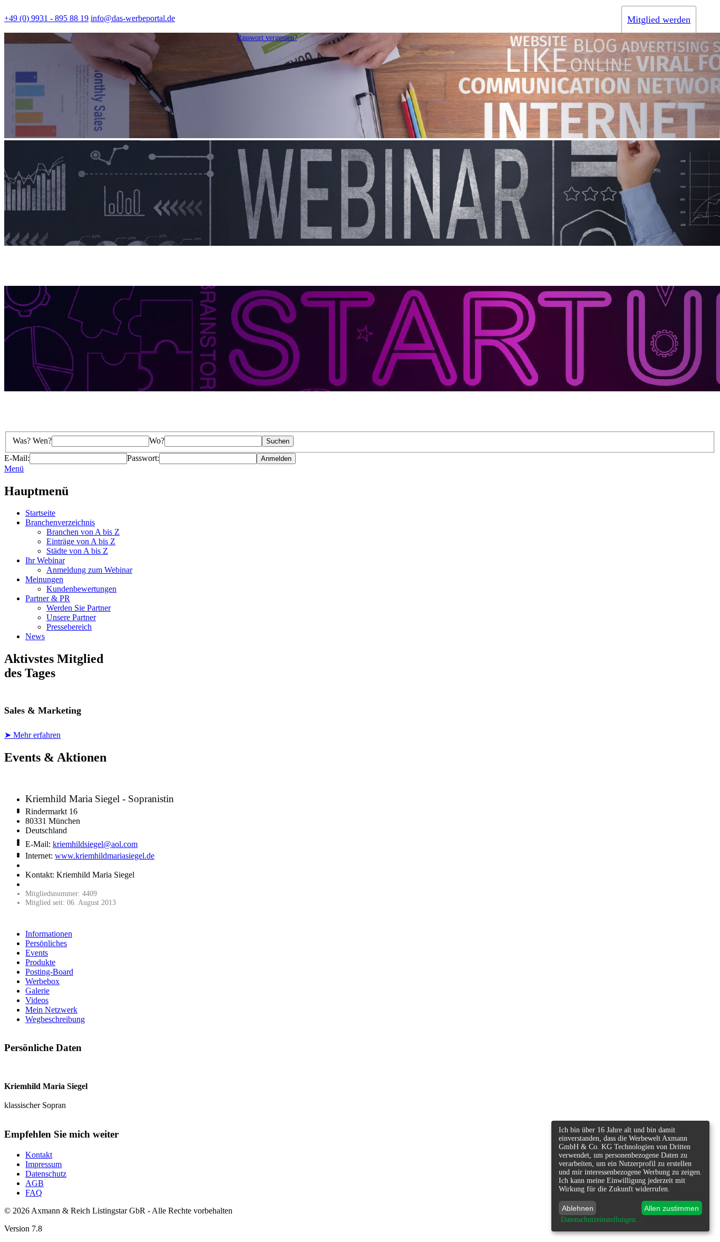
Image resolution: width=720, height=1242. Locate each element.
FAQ (33, 1192)
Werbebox (42, 981)
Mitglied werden (658, 19)
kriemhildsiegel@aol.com (95, 844)
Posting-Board (49, 971)
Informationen (48, 933)
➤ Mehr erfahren (32, 734)
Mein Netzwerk (51, 1009)
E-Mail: (17, 458)
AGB (34, 1183)
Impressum (43, 1164)
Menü (14, 468)
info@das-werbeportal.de (133, 18)
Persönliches (46, 943)
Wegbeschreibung (55, 1019)
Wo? (156, 440)
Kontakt (38, 1154)
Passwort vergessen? (267, 38)
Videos (36, 1000)
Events (36, 952)
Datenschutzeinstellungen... (601, 1220)
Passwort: (143, 458)
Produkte (40, 962)
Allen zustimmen (671, 1208)
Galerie (37, 990)
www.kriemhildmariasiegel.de (104, 855)
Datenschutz (45, 1173)
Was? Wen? (32, 440)
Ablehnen (577, 1208)
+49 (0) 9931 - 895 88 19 (46, 18)
